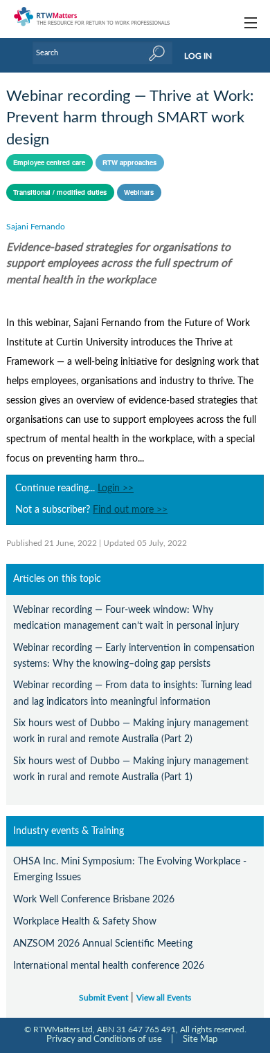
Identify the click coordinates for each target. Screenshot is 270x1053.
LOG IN (198, 56)
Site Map (200, 1039)
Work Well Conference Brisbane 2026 (93, 899)
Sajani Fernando (35, 226)
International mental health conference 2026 (108, 965)
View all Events (163, 998)
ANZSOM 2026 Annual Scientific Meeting (102, 943)
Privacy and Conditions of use (104, 1039)
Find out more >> (130, 510)
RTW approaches (129, 162)
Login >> (116, 488)
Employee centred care (49, 162)
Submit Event (103, 998)
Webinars (139, 192)
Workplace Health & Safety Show (84, 921)
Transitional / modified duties (60, 192)
